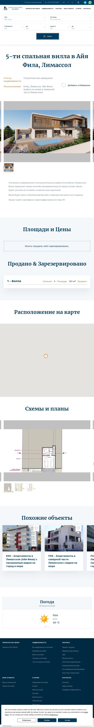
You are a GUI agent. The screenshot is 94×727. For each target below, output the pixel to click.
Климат (35, 686)
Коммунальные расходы (70, 665)
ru (64, 2)
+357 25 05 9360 (53, 2)
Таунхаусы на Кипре (39, 658)
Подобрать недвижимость (71, 690)
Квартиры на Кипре (39, 651)
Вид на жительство (9, 682)
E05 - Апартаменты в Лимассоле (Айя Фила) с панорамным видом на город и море (21, 561)
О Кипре (78, 8)
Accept (67, 720)
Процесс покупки (68, 647)
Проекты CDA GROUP (33, 8)
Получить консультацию (33, 2)
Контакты (87, 8)
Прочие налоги (67, 658)
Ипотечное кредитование (71, 662)
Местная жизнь (37, 690)
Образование (37, 701)
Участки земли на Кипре (41, 662)
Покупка (58, 8)
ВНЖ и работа (69, 8)
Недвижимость (47, 8)
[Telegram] (85, 2)
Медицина (36, 704)
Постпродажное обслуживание (73, 669)
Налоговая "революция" (70, 673)
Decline (47, 720)
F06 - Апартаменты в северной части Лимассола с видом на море (62, 561)
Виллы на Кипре (38, 655)
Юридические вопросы (70, 651)
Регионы (35, 693)
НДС (63, 655)
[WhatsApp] (90, 2)
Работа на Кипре (8, 686)
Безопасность (37, 697)
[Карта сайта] (78, 2)
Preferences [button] (54, 715)
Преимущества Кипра (40, 682)
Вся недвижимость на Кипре (42, 647)
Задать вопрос (67, 686)
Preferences (26, 720)
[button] (45, 357)
